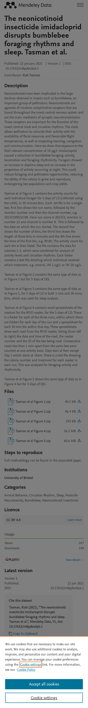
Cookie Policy (26, 669)
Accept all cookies (44, 684)
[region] (44, 672)
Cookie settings (30, 664)
